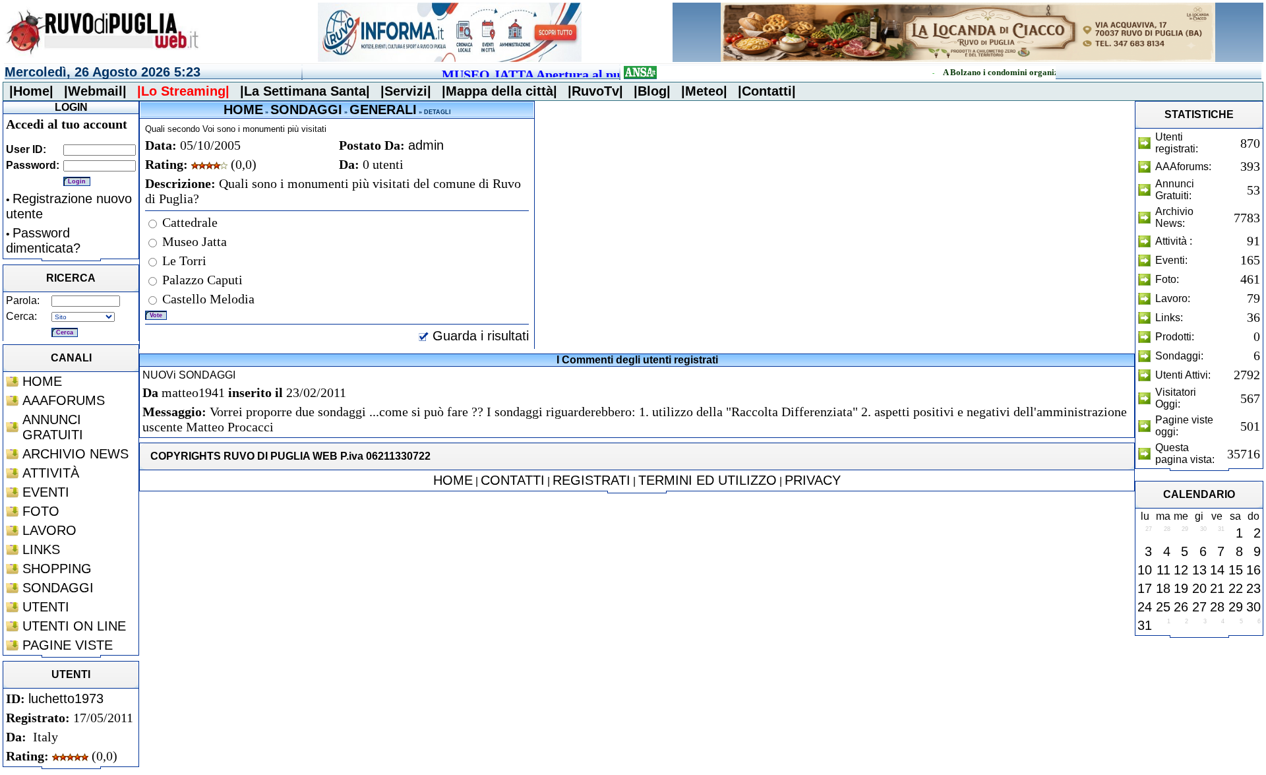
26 (1181, 607)
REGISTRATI (591, 480)
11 (1163, 570)
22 (1235, 588)
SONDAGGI (58, 587)
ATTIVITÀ (50, 473)
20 (1199, 588)
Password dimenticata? (43, 240)
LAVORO (49, 530)
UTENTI (45, 607)
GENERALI (383, 109)
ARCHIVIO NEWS (75, 454)
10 (1144, 570)
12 (1181, 570)
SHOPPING (57, 568)
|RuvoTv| (595, 91)
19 (1181, 588)
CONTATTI (513, 480)
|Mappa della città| (499, 91)
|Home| (31, 91)
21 (1217, 588)
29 (1235, 607)
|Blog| (652, 91)
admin (426, 145)
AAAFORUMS (63, 400)
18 (1163, 588)
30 (1253, 607)
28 (1217, 607)
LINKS (41, 549)
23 (1253, 588)
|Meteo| (704, 91)
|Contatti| (767, 91)
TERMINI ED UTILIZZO (707, 480)
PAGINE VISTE (67, 645)
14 (1217, 570)
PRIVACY (813, 480)
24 (1144, 607)
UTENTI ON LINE (74, 626)
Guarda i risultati (479, 335)
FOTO (40, 511)
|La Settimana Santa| (305, 91)
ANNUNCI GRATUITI (52, 427)
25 (1163, 607)
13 (1199, 570)
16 (1253, 570)
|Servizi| (405, 91)
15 (1235, 570)
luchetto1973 (66, 698)
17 (1144, 588)
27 (1199, 607)
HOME (42, 381)
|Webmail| (95, 91)
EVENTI (45, 492)
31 (1144, 625)
